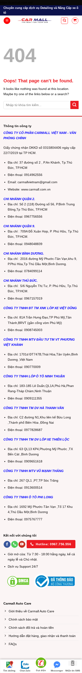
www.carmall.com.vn (36, 189)
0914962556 (33, 175)
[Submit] (74, 105)
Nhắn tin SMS (72, 670)
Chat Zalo (25, 670)
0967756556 (33, 216)
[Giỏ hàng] (75, 20)
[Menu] (7, 20)
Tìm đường (9, 670)
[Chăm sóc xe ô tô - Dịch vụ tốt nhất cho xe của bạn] (35, 20)
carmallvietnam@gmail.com (37, 182)
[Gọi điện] (41, 663)
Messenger (57, 670)
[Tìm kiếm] (64, 20)
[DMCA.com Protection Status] (18, 581)
